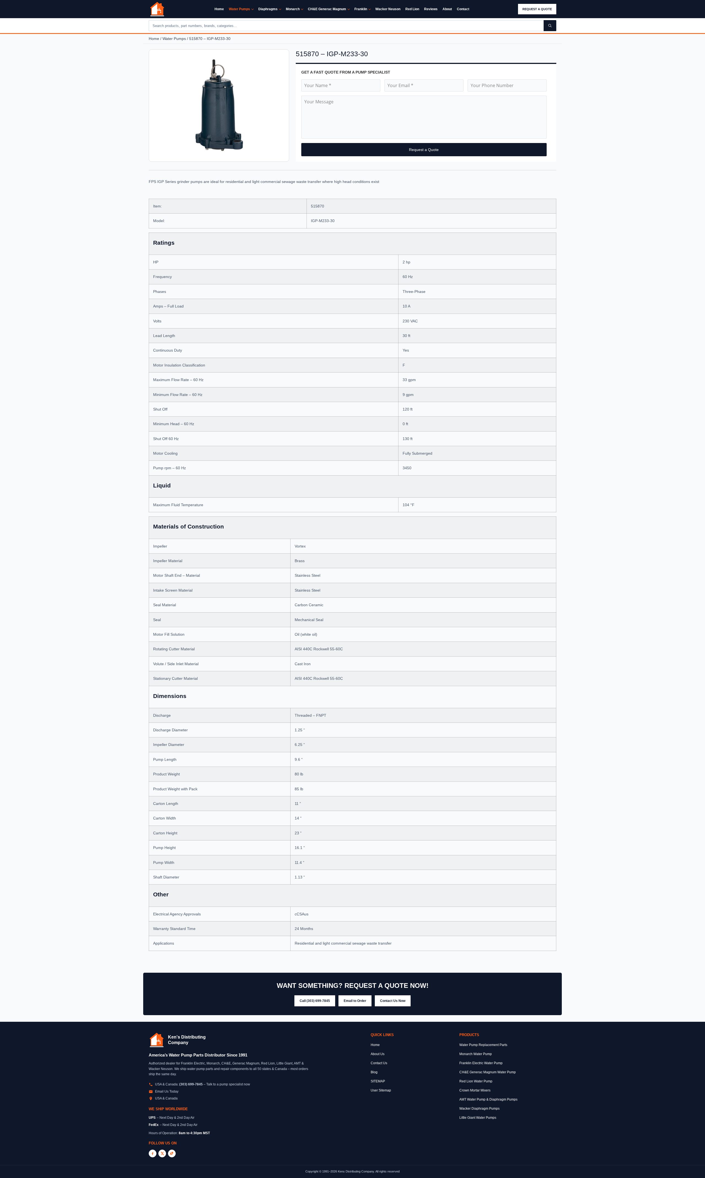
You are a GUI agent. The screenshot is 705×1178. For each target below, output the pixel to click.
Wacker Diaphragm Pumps (479, 1108)
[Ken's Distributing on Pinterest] (172, 1153)
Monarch (293, 9)
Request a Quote (537, 9)
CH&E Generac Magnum (327, 9)
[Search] (550, 25)
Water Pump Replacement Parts (483, 1045)
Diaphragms (268, 9)
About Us (377, 1054)
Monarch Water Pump (475, 1054)
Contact (463, 9)
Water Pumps (239, 9)
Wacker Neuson (387, 9)
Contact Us (379, 1063)
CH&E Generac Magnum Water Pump (487, 1072)
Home (219, 9)
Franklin (360, 9)
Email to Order (355, 1001)
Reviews (431, 9)
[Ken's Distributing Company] (157, 1040)
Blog (374, 1072)
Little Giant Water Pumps (477, 1118)
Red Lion (412, 9)
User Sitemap (381, 1090)
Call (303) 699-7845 (315, 1001)
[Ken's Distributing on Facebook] (152, 1153)
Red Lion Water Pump (475, 1081)
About (447, 9)
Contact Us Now (392, 1001)
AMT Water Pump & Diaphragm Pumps (488, 1099)
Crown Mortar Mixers (474, 1090)
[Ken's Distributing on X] (162, 1153)
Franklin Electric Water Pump (481, 1063)
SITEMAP (378, 1081)
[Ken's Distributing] (157, 9)
